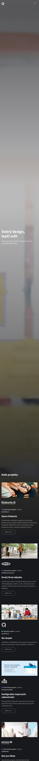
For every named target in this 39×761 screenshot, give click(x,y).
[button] (35, 4)
